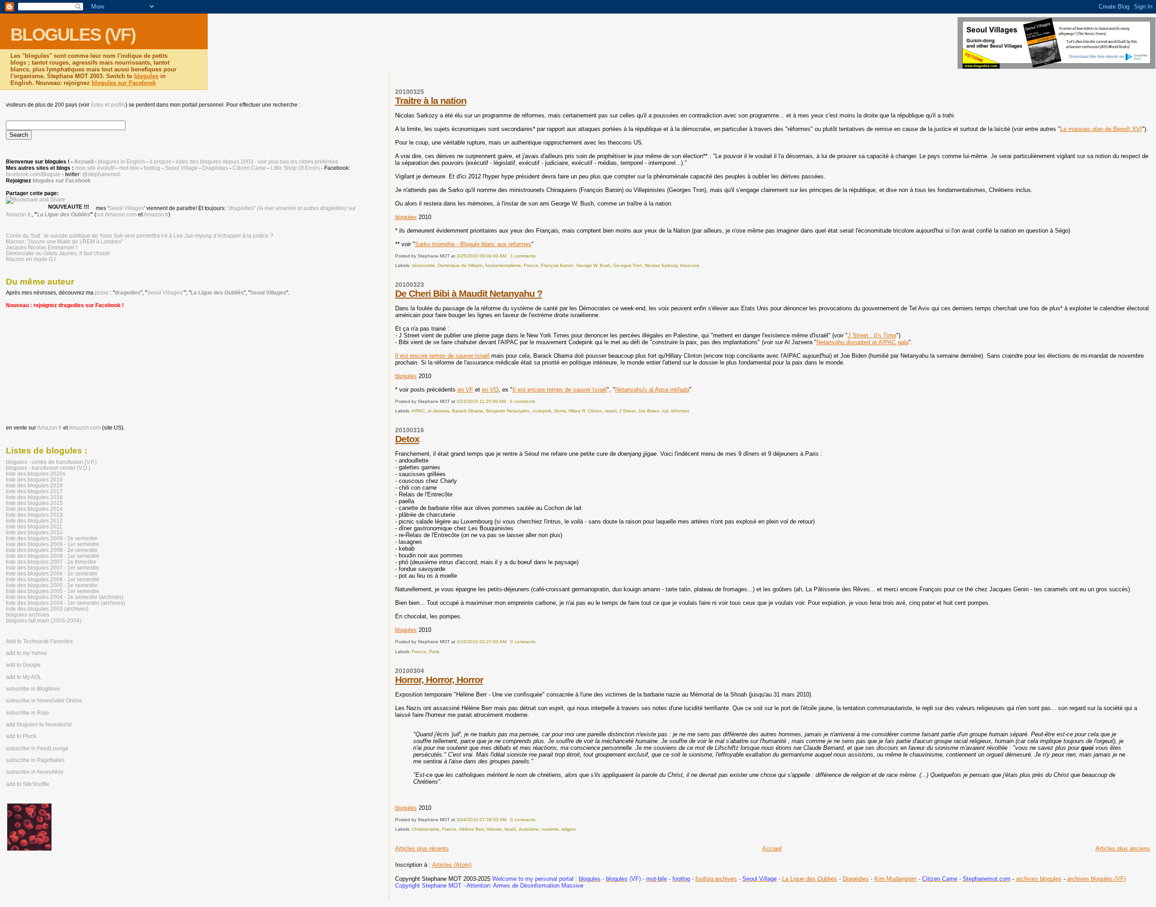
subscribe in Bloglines (33, 689)
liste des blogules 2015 (34, 503)
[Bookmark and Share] (35, 199)
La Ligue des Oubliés (809, 878)
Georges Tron (627, 265)
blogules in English (121, 162)
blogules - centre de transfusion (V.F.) (51, 462)
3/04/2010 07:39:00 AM (481, 819)
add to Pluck (21, 736)
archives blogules (1039, 878)
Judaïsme (528, 829)
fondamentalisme (503, 265)
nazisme (550, 829)
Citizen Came (249, 168)
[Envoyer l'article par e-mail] (537, 255)
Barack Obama (467, 410)
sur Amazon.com (116, 214)
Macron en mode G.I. (31, 259)
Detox (407, 439)
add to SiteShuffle (27, 784)
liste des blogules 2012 (34, 521)
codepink (541, 410)
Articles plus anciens (1122, 848)
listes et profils (108, 105)
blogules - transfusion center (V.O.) (48, 468)
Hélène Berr (471, 829)
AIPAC (418, 410)
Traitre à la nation (430, 100)
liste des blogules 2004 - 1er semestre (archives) (65, 603)
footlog (152, 168)
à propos (160, 162)
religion (568, 829)
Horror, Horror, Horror (439, 679)
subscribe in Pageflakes (35, 760)
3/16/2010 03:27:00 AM (481, 641)
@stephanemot (101, 174)
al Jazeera (438, 410)
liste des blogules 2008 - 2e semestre (52, 550)
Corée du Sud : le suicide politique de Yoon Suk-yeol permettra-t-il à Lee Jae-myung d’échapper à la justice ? (139, 235)
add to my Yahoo (26, 653)
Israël (610, 410)
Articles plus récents (422, 848)
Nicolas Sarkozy (661, 265)
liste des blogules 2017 (34, 491)
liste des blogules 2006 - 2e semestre (52, 573)
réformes (680, 410)
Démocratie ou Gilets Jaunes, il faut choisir (58, 253)
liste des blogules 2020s (35, 474)
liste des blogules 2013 (34, 515)
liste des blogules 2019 (34, 479)
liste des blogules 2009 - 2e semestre (52, 538)
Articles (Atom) (451, 864)
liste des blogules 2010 (34, 532)
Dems (560, 410)
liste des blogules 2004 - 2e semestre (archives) (64, 597)
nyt (665, 410)
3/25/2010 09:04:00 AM (481, 255)
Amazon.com (85, 428)
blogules (146, 76)
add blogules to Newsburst (38, 724)
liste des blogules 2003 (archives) (47, 609)
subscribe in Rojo (27, 713)
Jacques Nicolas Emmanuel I (41, 247)
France (531, 265)
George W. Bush (593, 265)
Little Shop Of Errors (295, 168)
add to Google (23, 665)
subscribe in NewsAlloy (34, 772)
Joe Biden (648, 410)
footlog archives (716, 878)
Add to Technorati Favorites (39, 641)
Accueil (772, 848)
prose (102, 293)
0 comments (522, 401)
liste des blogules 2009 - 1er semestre (52, 544)
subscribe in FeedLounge (37, 748)
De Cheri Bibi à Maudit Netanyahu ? (468, 293)
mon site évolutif (95, 168)
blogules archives (27, 614)
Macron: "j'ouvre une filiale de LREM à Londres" (64, 241)
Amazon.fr (156, 214)
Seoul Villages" (165, 293)
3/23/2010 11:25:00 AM (481, 401)
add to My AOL (24, 677)
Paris (434, 651)
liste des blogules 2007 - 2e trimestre (51, 562)
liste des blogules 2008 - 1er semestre (52, 556)
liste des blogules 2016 (34, 497)
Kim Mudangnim (895, 878)
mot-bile (129, 168)
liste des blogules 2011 (34, 526)
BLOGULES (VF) (72, 34)
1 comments (523, 255)
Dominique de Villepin (460, 265)
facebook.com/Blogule (33, 174)
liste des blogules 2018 (34, 485)
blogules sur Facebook (124, 82)
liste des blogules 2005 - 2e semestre (52, 585)
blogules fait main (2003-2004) (43, 620)
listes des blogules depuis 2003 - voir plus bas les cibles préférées (257, 162)
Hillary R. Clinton (585, 410)
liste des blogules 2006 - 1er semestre (52, 579)
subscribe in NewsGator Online (44, 700)
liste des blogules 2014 (34, 509)
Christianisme (425, 829)
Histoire (494, 829)
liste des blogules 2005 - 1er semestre (52, 591)
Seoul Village (181, 168)
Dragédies (856, 878)
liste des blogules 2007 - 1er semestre (52, 567)
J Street (627, 410)
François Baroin (557, 265)
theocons (689, 265)
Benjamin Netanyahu (508, 410)
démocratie (423, 265)
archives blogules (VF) (1096, 878)
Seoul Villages (126, 208)
